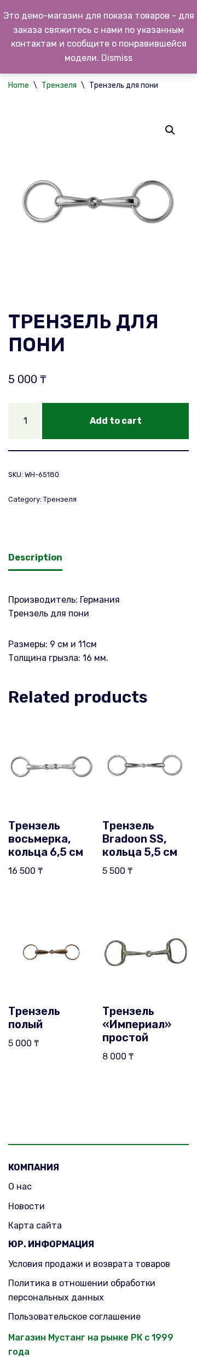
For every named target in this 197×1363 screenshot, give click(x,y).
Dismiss (116, 58)
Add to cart (116, 421)
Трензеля (59, 85)
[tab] (35, 558)
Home (18, 85)
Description (35, 557)
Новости (26, 1206)
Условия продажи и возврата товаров (89, 1264)
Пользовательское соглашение (74, 1316)
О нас (20, 1186)
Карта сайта (35, 1225)
